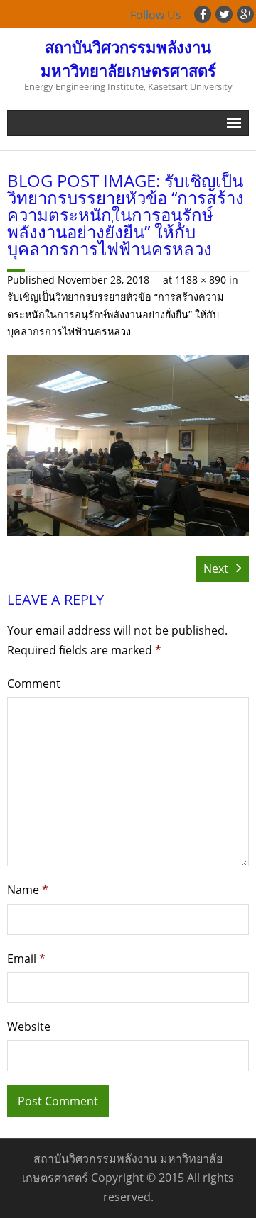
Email (26, 958)
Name (27, 890)
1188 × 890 (200, 279)
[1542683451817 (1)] (128, 445)
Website (28, 1026)
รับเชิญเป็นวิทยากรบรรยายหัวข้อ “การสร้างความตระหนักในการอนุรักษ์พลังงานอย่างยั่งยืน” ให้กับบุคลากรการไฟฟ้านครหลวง (115, 314)
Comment (33, 683)
